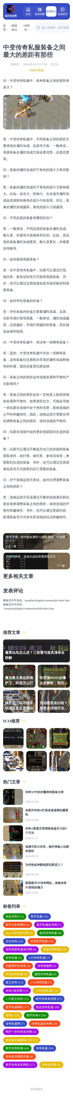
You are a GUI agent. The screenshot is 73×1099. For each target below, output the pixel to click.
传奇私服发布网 (45, 1023)
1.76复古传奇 (17, 998)
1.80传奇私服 (46, 990)
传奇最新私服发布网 (21, 949)
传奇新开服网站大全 (22, 1040)
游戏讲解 (40, 14)
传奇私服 (14, 957)
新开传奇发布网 (49, 998)
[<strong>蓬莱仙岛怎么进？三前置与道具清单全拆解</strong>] (13, 738)
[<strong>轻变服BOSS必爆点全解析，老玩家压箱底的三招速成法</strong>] (59, 738)
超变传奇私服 (50, 932)
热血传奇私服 (47, 1007)
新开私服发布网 (49, 924)
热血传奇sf (15, 916)
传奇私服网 (15, 1023)
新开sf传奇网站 (18, 924)
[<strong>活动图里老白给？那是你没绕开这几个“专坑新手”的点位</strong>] (59, 761)
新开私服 (39, 916)
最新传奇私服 (55, 949)
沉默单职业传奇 (18, 965)
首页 (28, 14)
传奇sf (12, 1015)
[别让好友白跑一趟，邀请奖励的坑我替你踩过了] (36, 761)
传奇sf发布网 (17, 990)
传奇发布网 (51, 1064)
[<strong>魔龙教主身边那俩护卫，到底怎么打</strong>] (36, 738)
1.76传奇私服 (41, 982)
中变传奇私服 (37, 70)
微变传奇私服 (45, 974)
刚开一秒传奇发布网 (21, 1031)
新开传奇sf (36, 1015)
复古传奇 (14, 982)
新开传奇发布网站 (20, 1064)
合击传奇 (14, 941)
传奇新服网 (46, 965)
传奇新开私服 (42, 941)
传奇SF (27, 27)
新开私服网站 (17, 1007)
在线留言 (63, 14)
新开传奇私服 (17, 1048)
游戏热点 (51, 11)
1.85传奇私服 (39, 957)
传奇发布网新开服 (19, 1056)
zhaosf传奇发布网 (19, 932)
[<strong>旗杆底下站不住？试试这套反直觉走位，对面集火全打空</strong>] (13, 761)
